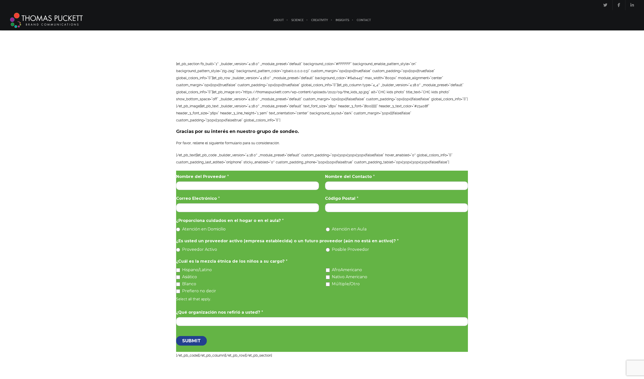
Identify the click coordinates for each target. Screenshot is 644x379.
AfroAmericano (346, 269)
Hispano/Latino (196, 269)
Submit (191, 341)
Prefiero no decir (198, 291)
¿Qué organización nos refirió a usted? (219, 312)
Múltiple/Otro (345, 283)
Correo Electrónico (198, 198)
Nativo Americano (349, 276)
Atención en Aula (349, 229)
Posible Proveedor (350, 249)
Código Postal (341, 198)
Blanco (188, 283)
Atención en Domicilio (203, 229)
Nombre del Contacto (350, 176)
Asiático (189, 276)
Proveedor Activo (199, 249)
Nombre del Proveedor (202, 176)
